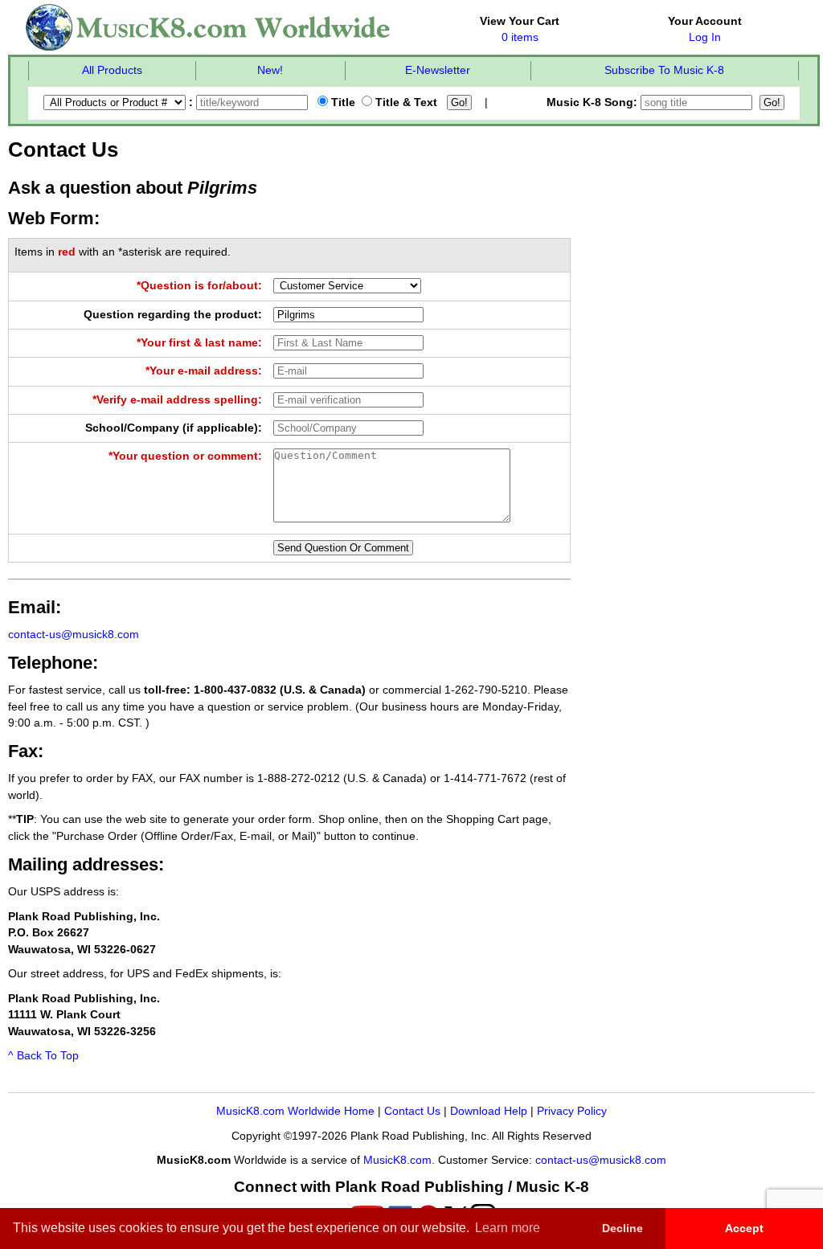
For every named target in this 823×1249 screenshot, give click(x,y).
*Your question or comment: (185, 456)
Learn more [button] (507, 1228)
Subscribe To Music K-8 (664, 70)
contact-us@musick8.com (73, 635)
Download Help (488, 1111)
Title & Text (404, 102)
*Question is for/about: (199, 286)
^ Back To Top (43, 1056)
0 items (520, 37)
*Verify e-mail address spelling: (177, 400)
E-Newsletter (437, 70)
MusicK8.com (397, 1160)
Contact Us (412, 1111)
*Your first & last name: (199, 343)
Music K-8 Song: (594, 102)
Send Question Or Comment (343, 548)
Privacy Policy (572, 1111)
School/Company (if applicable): (173, 428)
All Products (112, 70)
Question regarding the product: (173, 315)
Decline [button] (622, 1228)
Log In (705, 37)
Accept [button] (744, 1228)
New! (270, 70)
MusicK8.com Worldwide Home (295, 1111)
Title (341, 102)
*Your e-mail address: (203, 371)
